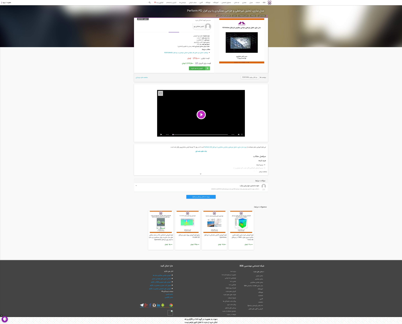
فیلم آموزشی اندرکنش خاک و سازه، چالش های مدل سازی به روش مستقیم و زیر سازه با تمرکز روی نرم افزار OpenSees (161, 237)
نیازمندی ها (182, 2)
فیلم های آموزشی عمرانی (223, 16)
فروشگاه (208, 2)
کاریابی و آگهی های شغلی (256, 309)
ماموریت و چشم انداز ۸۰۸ (229, 275)
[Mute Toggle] (239, 134)
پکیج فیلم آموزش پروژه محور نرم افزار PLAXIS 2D (189, 236)
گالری (201, 2)
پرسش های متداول (230, 308)
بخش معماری (259, 279)
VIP (196, 63)
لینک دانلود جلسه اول (201, 151)
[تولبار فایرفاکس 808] (167, 306)
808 (264, 2)
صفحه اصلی (262, 16)
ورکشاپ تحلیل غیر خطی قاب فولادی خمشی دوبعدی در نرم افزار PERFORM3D (186, 53)
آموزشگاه (215, 2)
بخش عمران (259, 276)
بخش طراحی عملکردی (256, 282)
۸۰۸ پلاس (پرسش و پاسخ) (255, 305)
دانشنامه (260, 302)
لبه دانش (236, 2)
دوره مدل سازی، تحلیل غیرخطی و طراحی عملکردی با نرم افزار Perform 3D (225, 147)
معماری (244, 2)
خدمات (258, 2)
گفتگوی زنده (159, 3)
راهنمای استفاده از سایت (229, 311)
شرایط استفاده (232, 298)
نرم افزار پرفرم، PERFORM (249, 77)
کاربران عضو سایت (231, 291)
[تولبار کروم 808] (171, 306)
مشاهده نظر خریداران (142, 77)
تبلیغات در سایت (231, 314)
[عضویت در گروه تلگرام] (142, 306)
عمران (251, 2)
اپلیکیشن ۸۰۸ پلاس (230, 278)
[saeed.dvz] (264, 188)
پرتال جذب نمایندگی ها (229, 301)
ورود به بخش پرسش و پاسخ (201, 197)
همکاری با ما (232, 285)
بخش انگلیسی (169, 297)
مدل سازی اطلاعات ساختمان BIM (253, 286)
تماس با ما (233, 281)
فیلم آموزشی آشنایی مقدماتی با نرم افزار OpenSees (215, 236)
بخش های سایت (258, 272)
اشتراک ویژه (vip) (231, 288)
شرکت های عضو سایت (229, 295)
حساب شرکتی (192, 2)
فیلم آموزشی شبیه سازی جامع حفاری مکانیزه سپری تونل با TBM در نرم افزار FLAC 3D (242, 237)
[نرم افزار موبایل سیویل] (163, 306)
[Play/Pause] (161, 134)
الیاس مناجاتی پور (199, 26)
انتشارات (260, 295)
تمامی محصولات (243, 16)
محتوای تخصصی (226, 2)
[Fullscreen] (242, 134)
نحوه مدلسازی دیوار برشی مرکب (249, 186)
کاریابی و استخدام (171, 2)
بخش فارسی (169, 294)
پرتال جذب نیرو (231, 304)
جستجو (149, 2)
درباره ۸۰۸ (233, 271)
